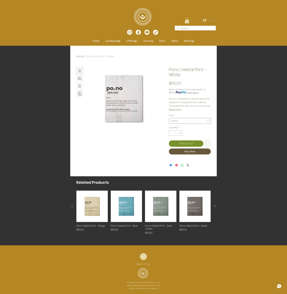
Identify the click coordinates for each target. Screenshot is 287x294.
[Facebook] (138, 32)
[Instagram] (129, 32)
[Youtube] (146, 32)
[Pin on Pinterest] (176, 165)
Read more (175, 109)
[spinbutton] (175, 132)
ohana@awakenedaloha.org (143, 285)
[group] (143, 214)
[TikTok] (155, 32)
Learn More (193, 92)
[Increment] (180, 132)
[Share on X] (188, 165)
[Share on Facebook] (171, 165)
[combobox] (190, 121)
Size (172, 115)
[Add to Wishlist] (207, 143)
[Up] (143, 256)
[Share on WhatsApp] (182, 165)
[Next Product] (215, 206)
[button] (187, 20)
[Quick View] (92, 206)
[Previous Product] (72, 206)
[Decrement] (171, 132)
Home (79, 56)
